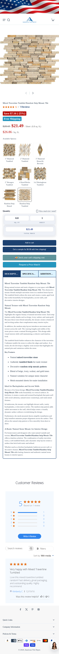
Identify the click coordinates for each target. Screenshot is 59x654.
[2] (24, 149)
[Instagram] (39, 609)
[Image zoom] (29, 59)
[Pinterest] (33, 609)
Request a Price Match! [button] (29, 264)
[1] (9, 149)
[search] (8, 19)
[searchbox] (17, 548)
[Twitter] (26, 609)
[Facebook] (20, 609)
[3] (40, 149)
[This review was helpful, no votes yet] (41, 596)
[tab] (12, 273)
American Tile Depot (32, 650)
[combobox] (43, 555)
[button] (29, 243)
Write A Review (29, 536)
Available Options (9, 139)
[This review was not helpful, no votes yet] (46, 596)
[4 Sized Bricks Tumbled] (24, 173)
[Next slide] (33, 93)
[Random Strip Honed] (9, 194)
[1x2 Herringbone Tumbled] (40, 173)
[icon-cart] (53, 19)
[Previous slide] (26, 93)
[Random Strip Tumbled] (24, 194)
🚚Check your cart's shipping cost (29, 257)
